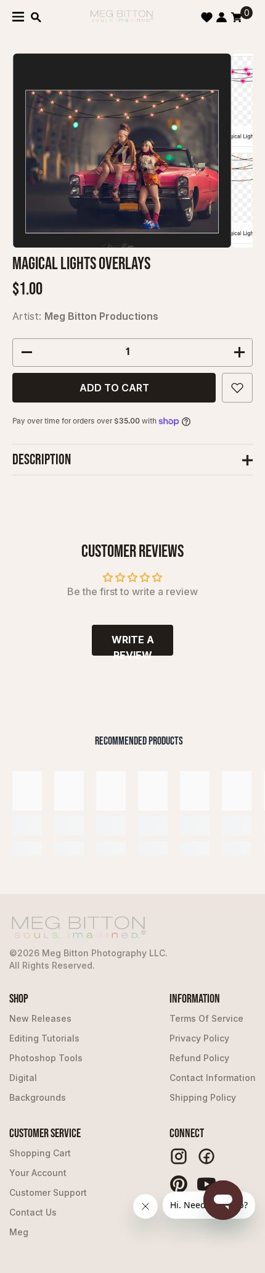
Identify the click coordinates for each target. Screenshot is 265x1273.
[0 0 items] (236, 17)
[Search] (36, 17)
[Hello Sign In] (221, 17)
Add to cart (114, 388)
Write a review (133, 644)
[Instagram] (178, 1156)
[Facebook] (206, 1156)
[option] (121, 150)
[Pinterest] (178, 1184)
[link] (27, 825)
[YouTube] (206, 1184)
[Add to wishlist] (237, 388)
